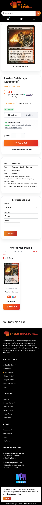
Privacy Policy (7, 414)
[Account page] (21, 19)
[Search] (38, 13)
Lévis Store (6, 368)
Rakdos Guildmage (11, 292)
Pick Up (30, 115)
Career (5, 387)
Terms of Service (8, 403)
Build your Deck (8, 380)
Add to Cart (13, 307)
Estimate (10, 233)
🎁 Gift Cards (7, 372)
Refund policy (7, 406)
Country (6, 203)
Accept (7, 498)
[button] (21, 96)
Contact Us (6, 417)
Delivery (14, 115)
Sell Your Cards (8, 376)
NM (9, 296)
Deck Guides (7, 433)
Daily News (6, 441)
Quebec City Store (8, 365)
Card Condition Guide (10, 383)
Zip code (6, 220)
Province (7, 212)
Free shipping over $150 (13, 128)
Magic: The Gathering (12, 86)
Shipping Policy (8, 410)
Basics (5, 437)
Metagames (7, 430)
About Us (6, 399)
